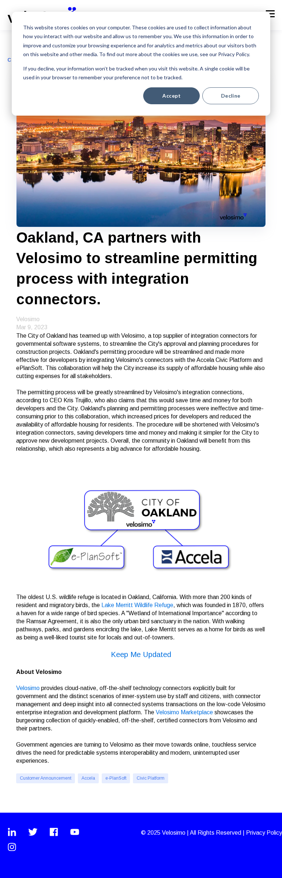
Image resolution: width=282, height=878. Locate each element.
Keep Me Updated (141, 654)
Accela (88, 778)
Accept (171, 95)
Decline (231, 95)
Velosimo (28, 319)
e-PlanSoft (115, 778)
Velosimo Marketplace (184, 712)
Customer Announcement (45, 778)
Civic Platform (150, 778)
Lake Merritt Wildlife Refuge (137, 605)
